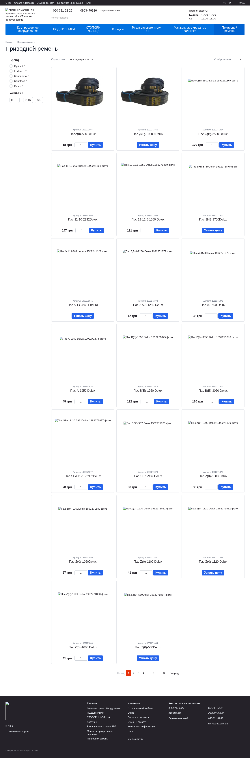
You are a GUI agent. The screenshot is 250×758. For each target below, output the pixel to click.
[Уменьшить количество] (76, 145)
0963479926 (88, 10)
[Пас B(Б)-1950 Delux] (147, 354)
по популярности (79, 59)
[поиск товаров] (176, 18)
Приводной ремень (229, 29)
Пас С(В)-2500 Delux (213, 134)
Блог (88, 3)
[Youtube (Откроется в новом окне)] (217, 2)
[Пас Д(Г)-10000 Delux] (147, 97)
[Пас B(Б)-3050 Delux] (213, 354)
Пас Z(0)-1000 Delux (213, 476)
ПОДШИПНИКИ (64, 29)
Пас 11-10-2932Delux (83, 219)
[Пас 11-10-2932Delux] (82, 183)
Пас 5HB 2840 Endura (83, 305)
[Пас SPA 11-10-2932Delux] (82, 439)
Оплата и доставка (24, 3)
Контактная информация (70, 3)
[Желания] (222, 15)
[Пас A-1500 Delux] (213, 268)
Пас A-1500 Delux (213, 305)
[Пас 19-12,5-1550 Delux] (147, 183)
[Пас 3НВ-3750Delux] (213, 183)
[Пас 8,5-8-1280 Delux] (147, 268)
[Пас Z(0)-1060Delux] (82, 525)
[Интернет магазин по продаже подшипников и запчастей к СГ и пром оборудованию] (19, 710)
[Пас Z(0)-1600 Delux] (82, 611)
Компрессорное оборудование (28, 29)
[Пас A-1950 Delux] (82, 354)
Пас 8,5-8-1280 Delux (148, 305)
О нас (8, 3)
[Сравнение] (232, 15)
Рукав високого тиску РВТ (146, 29)
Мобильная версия (19, 731)
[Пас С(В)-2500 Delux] (213, 97)
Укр (224, 3)
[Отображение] (238, 59)
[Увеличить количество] (85, 145)
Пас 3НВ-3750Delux (213, 219)
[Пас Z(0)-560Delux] (147, 611)
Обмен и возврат (45, 3)
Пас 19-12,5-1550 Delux (148, 219)
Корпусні (118, 29)
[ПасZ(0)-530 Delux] (82, 97)
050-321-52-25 (62, 10)
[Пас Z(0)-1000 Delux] (213, 439)
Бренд (14, 60)
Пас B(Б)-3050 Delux (213, 390)
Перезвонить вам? (110, 10)
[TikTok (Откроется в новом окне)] (208, 2)
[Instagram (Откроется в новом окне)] (204, 2)
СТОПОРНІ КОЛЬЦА (93, 29)
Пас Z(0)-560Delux (148, 647)
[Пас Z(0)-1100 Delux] (147, 525)
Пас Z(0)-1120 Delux (213, 561)
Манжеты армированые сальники (190, 29)
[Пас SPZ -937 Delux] (147, 439)
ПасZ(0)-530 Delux (83, 134)
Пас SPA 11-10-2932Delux (83, 476)
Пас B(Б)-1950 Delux (148, 390)
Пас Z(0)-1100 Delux (148, 561)
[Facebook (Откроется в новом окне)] (213, 2)
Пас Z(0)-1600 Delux (82, 647)
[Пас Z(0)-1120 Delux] (213, 525)
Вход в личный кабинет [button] (141, 708)
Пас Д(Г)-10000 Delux (148, 134)
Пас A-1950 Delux (82, 390)
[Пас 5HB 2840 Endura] (82, 268)
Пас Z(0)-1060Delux (83, 561)
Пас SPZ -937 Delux (148, 476)
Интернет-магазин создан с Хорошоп (22, 750)
